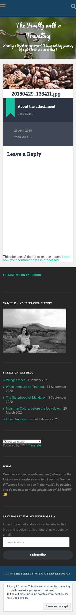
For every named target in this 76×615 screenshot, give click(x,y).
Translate (34, 445)
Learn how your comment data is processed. (36, 258)
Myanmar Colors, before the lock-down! (33, 408)
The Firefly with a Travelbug (38, 30)
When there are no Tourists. (25, 387)
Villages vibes (16, 380)
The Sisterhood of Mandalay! (26, 397)
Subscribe (38, 555)
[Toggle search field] (73, 6)
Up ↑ (69, 573)
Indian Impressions (19, 419)
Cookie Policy (20, 597)
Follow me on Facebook (22, 274)
